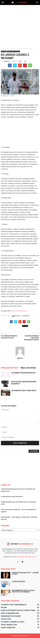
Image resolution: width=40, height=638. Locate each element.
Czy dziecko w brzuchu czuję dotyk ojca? (9, 337)
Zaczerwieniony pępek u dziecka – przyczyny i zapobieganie (24, 591)
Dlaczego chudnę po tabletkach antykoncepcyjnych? (31, 338)
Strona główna (4, 48)
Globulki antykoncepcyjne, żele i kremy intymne (18, 610)
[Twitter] (22, 562)
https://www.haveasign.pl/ (19, 311)
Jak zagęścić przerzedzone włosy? (23, 373)
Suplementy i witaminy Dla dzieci (12, 622)
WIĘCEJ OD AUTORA (28, 368)
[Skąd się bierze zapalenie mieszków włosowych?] (5, 384)
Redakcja (6, 61)
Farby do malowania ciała (10, 613)
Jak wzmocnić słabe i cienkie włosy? (24, 390)
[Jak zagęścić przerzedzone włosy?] (5, 375)
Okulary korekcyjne (8, 627)
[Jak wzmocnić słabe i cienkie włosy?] (5, 392)
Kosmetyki (3, 51)
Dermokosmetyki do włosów (13, 51)
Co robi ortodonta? (18, 581)
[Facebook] (17, 562)
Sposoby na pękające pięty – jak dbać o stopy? (25, 573)
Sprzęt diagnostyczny (9, 625)
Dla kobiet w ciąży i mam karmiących (14, 605)
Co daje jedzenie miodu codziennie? (12, 496)
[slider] (6, 315)
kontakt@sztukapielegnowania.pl (27, 557)
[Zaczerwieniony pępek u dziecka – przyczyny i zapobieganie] (5, 593)
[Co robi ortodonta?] (5, 584)
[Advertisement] (20, 26)
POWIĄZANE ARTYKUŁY (9, 368)
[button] (37, 2)
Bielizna (4, 607)
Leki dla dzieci (6, 619)
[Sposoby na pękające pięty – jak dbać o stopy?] (5, 575)
